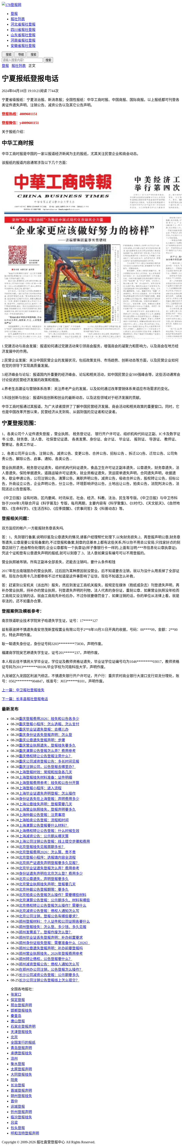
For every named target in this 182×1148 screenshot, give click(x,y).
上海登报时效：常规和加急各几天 (45, 772)
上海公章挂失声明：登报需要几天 (45, 804)
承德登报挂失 (21, 1053)
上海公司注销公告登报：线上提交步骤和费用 (54, 841)
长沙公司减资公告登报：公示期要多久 (49, 975)
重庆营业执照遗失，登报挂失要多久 (47, 745)
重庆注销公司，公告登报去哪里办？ (47, 767)
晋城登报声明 (21, 1090)
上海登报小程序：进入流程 (40, 788)
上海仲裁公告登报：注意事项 (42, 815)
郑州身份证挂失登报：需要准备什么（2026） (54, 943)
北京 (14, 1037)
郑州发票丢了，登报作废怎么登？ (45, 932)
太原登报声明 (21, 1069)
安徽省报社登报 (23, 46)
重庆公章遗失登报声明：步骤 (42, 740)
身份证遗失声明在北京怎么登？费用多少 (51, 873)
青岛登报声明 (21, 1048)
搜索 (48, 60)
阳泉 (14, 1080)
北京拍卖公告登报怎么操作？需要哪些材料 (52, 895)
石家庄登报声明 (23, 1026)
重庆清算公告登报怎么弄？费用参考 (47, 751)
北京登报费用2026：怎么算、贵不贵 (47, 852)
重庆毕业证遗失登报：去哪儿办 (44, 729)
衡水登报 (18, 1064)
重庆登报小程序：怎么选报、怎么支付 (49, 724)
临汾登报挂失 (21, 1117)
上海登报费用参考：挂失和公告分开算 (49, 783)
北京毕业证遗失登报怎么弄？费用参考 (49, 868)
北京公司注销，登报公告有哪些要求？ (49, 916)
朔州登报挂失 (21, 1096)
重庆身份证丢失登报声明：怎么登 (45, 735)
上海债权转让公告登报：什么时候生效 (49, 831)
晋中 (14, 1101)
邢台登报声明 (21, 1005)
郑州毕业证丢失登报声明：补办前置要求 (51, 937)
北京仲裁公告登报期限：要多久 (44, 889)
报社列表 (18, 19)
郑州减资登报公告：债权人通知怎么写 (49, 964)
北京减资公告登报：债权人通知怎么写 (49, 911)
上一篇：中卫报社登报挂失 (23, 690)
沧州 (14, 1058)
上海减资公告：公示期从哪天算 (44, 836)
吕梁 (14, 1122)
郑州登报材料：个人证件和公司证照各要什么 (54, 921)
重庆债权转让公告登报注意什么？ (45, 756)
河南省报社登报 (23, 40)
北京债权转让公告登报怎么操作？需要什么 (52, 905)
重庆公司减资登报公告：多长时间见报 (49, 761)
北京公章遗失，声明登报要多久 (44, 879)
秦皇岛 (16, 1016)
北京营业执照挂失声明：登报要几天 (47, 884)
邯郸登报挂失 (21, 1010)
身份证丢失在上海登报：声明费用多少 (49, 799)
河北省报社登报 (23, 24)
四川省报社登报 (23, 30)
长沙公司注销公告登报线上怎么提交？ (49, 980)
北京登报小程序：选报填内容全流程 (47, 857)
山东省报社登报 (23, 35)
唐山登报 (18, 1021)
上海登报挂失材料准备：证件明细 (45, 777)
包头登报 (18, 1128)
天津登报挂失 (21, 1032)
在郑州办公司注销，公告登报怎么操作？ (51, 969)
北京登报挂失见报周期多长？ (42, 847)
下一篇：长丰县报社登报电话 (25, 699)
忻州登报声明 (21, 1112)
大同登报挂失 (21, 1074)
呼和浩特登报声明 (25, 1133)
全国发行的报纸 (23, 1042)
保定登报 (18, 1000)
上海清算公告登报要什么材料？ (44, 825)
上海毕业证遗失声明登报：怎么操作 (47, 793)
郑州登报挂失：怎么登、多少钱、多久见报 (52, 927)
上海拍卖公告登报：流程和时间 (44, 820)
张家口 (16, 994)
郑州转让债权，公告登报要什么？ (45, 959)
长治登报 (18, 1085)
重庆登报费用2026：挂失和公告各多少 (49, 719)
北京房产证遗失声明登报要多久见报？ (49, 863)
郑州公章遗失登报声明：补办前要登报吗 (51, 948)
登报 (14, 14)
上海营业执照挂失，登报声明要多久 (47, 809)
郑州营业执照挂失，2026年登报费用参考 (51, 953)
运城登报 (18, 1106)
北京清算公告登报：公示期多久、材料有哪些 (54, 900)
